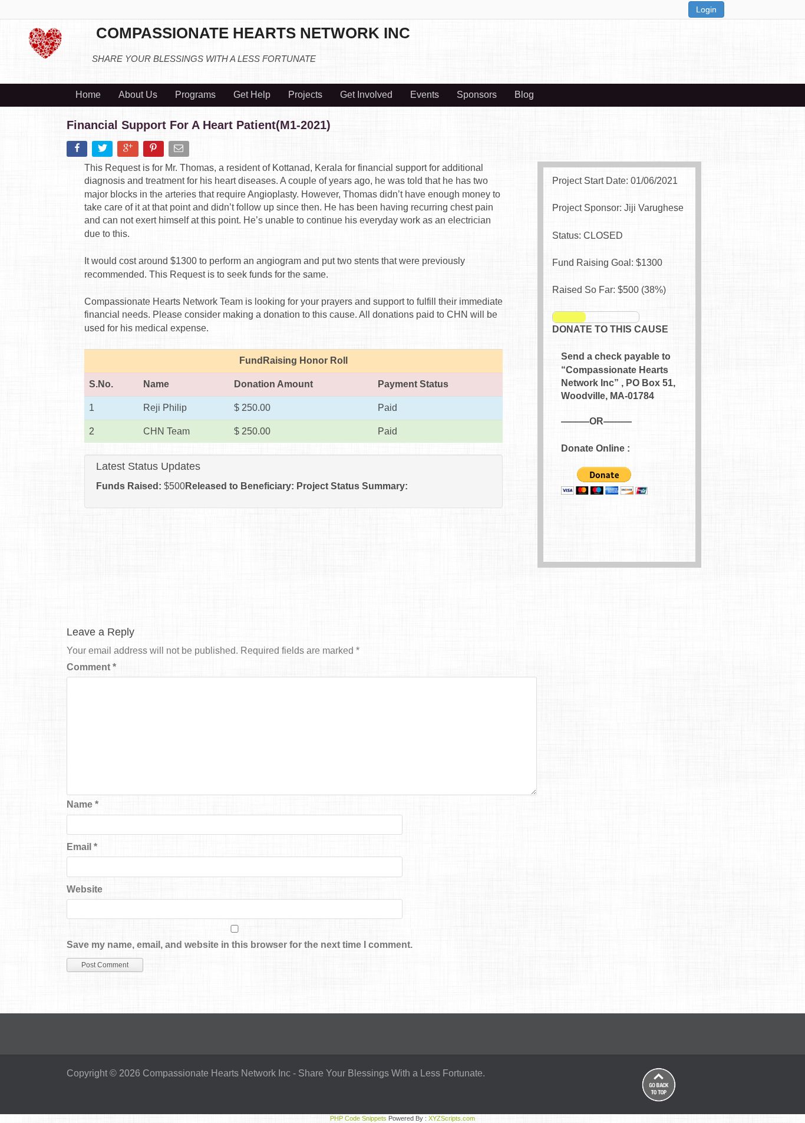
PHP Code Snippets (358, 1118)
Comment (91, 667)
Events (424, 95)
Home (88, 95)
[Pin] (154, 151)
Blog (524, 95)
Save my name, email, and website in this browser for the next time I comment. (240, 945)
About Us (137, 95)
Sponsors (477, 95)
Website (85, 889)
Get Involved (366, 95)
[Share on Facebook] (78, 151)
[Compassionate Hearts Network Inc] (45, 41)
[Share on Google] (128, 151)
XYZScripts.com (451, 1118)
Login (706, 9)
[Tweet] (103, 151)
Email (82, 847)
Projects (305, 95)
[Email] (180, 151)
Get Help (251, 95)
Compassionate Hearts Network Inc (217, 1073)
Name (82, 804)
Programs (195, 95)
